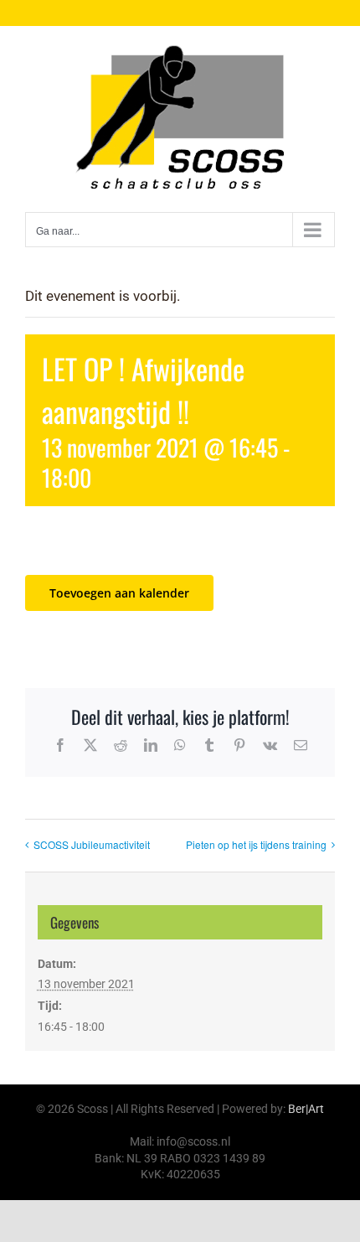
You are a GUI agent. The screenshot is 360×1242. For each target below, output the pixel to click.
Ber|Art (306, 1108)
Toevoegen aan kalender (119, 593)
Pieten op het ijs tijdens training (256, 844)
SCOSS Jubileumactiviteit (91, 844)
